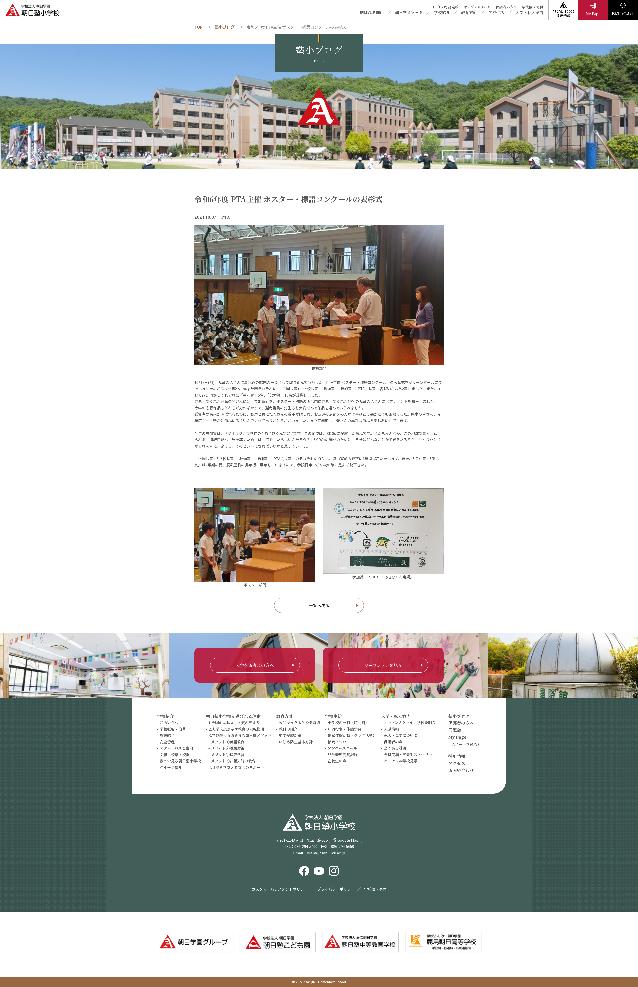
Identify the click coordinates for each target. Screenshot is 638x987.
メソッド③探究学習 (227, 754)
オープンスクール (477, 7)
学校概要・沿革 (173, 729)
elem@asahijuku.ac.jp (326, 852)
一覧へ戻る (319, 605)
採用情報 (456, 756)
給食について (339, 741)
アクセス (456, 763)
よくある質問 (395, 748)
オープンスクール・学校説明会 (410, 722)
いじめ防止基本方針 (296, 741)
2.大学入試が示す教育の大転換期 (236, 729)
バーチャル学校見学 (400, 760)
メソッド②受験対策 (227, 748)
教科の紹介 (288, 729)
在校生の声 (337, 760)
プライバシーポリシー (336, 889)
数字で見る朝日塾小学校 (180, 760)
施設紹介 (167, 735)
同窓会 (454, 730)
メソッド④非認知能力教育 (233, 760)
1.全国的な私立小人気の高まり (234, 722)
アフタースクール (342, 748)
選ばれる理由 (372, 12)
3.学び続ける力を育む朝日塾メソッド (240, 735)
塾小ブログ (225, 27)
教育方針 (469, 12)
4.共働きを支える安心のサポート (236, 767)
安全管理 (167, 741)
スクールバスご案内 (176, 748)
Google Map (348, 840)
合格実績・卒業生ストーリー (408, 754)
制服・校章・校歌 (175, 754)
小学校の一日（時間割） (348, 722)
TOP (198, 27)
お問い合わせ (461, 770)
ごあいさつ (169, 722)
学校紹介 (442, 12)
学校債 (527, 7)
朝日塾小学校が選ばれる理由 (233, 716)
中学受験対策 (290, 735)
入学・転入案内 (529, 12)
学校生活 (496, 12)
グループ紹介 (171, 767)
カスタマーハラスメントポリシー (280, 889)
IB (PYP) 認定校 (446, 7)
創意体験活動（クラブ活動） (352, 735)
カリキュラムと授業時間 (299, 722)
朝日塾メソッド (409, 12)
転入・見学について (400, 735)
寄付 (539, 7)
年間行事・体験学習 (344, 729)
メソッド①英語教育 (227, 741)
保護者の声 (393, 741)
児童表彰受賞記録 (343, 754)
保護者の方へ (506, 7)
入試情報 (391, 729)
